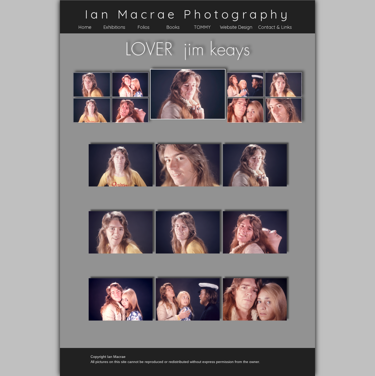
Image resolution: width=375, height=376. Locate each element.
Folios (143, 27)
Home (84, 27)
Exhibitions (114, 27)
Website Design (236, 27)
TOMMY (202, 27)
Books (173, 27)
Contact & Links (275, 27)
